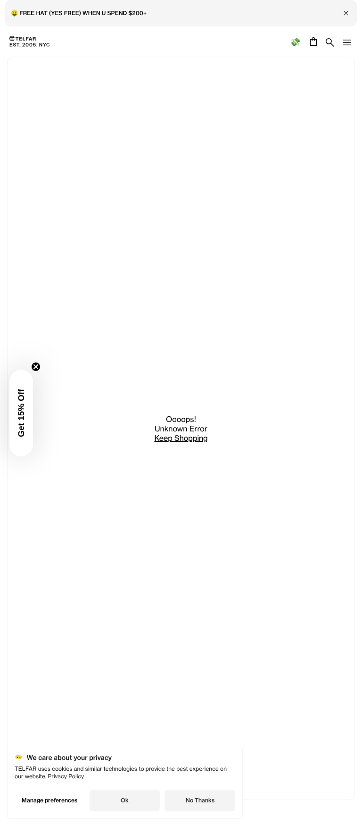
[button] (21, 413)
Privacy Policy (66, 776)
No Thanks (200, 800)
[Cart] (312, 41)
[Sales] (295, 42)
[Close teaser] (36, 366)
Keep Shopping (180, 438)
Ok (125, 800)
